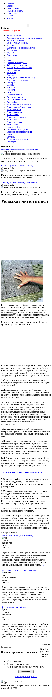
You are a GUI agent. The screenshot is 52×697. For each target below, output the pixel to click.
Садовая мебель (14, 8)
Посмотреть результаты (26, 676)
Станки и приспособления (19, 132)
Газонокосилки (14, 55)
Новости (11, 90)
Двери (10, 60)
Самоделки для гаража (17, 129)
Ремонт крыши (14, 109)
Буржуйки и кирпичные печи (21, 48)
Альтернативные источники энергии (24, 38)
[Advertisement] (26, 232)
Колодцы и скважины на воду (21, 77)
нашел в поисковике (19, 664)
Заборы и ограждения (17, 65)
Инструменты (13, 70)
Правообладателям (12, 31)
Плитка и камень (15, 95)
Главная (10, 3)
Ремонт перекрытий (16, 117)
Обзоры (10, 92)
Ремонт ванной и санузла (19, 107)
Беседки (10, 45)
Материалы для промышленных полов (20, 570)
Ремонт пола (13, 119)
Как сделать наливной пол (14, 607)
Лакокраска (12, 82)
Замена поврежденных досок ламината (19, 149)
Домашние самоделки (17, 62)
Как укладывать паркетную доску (17, 165)
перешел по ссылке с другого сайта (27, 667)
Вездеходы (12, 50)
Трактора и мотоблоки (17, 139)
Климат (10, 75)
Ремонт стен (12, 13)
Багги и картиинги (16, 40)
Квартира (11, 72)
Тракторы (11, 142)
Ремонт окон (13, 114)
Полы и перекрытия (16, 100)
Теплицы (11, 137)
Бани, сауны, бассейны (17, 43)
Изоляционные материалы (19, 67)
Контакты (11, 18)
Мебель (10, 16)
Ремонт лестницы (15, 112)
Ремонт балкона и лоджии (19, 104)
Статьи (10, 6)
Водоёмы (11, 53)
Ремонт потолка (14, 122)
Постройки (12, 102)
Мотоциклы (12, 87)
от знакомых (16, 661)
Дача (9, 57)
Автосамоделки (14, 35)
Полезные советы (15, 11)
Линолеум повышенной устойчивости (19, 182)
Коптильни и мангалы (17, 80)
